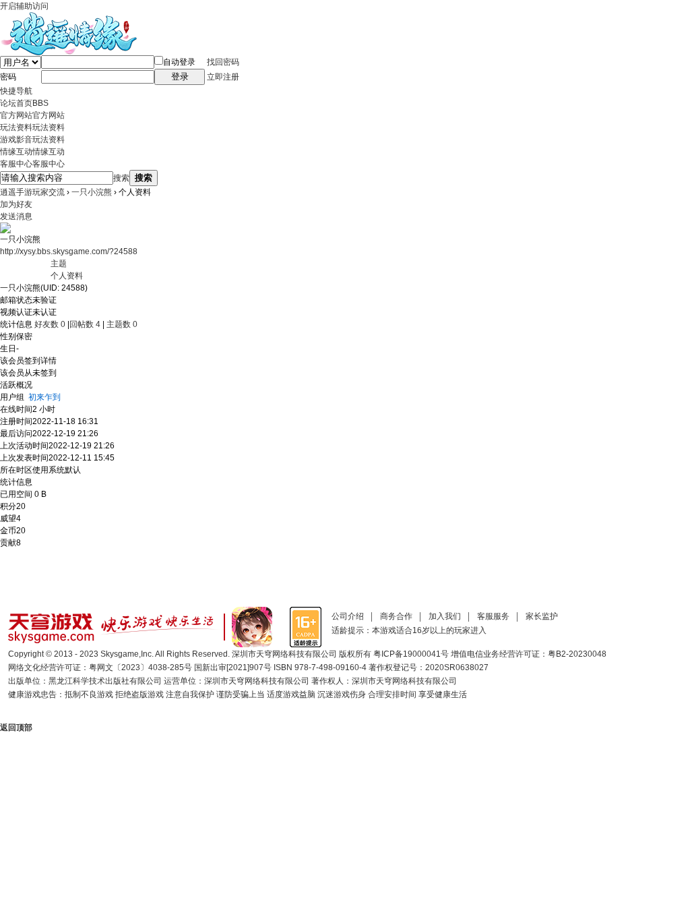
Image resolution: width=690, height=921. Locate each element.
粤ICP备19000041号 (411, 654)
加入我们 (445, 616)
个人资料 (67, 275)
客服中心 (32, 164)
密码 (8, 77)
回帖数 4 (84, 324)
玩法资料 (32, 127)
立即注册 (223, 77)
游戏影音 (32, 139)
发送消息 (16, 216)
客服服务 (493, 616)
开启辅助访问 (24, 6)
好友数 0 (49, 324)
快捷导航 (16, 91)
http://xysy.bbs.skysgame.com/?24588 (68, 251)
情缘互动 (32, 151)
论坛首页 (24, 103)
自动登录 (179, 62)
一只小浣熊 (91, 192)
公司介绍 (348, 616)
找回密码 (223, 62)
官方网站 (32, 115)
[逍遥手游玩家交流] (68, 18)
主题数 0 (121, 324)
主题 (59, 263)
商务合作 (396, 616)
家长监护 (542, 616)
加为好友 (16, 204)
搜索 (121, 178)
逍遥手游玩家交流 (32, 192)
